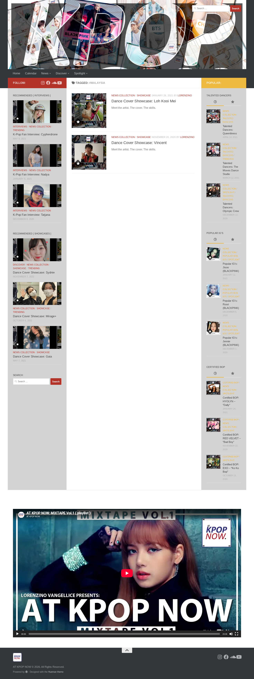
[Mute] (231, 634)
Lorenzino (185, 95)
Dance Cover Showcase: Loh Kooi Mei (143, 101)
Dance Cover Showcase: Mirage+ (34, 316)
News (44, 73)
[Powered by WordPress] (26, 672)
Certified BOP (230, 383)
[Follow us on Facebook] (48, 83)
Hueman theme (55, 672)
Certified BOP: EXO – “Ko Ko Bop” (231, 468)
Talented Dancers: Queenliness (230, 130)
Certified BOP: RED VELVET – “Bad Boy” (232, 438)
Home (16, 73)
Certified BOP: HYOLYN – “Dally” (231, 401)
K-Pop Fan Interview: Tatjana (31, 214)
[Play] (17, 634)
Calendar (30, 73)
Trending (19, 130)
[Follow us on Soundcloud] (54, 83)
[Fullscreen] (236, 634)
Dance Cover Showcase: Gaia (32, 356)
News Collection (123, 95)
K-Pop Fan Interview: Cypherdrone (35, 134)
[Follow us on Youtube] (59, 83)
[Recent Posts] (215, 102)
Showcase (144, 95)
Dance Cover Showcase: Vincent (139, 143)
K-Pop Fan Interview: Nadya (31, 174)
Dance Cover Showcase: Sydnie (34, 272)
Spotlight (79, 73)
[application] (127, 573)
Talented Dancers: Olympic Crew (231, 207)
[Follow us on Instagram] (43, 83)
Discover (61, 73)
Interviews (20, 126)
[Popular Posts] (232, 102)
